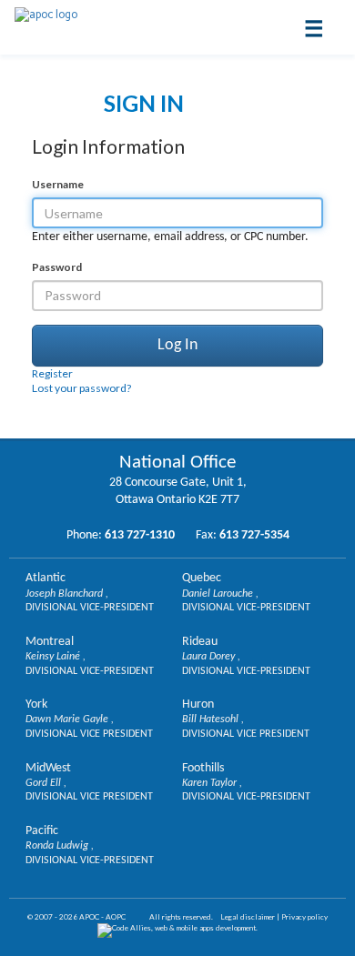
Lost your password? (81, 388)
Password (57, 267)
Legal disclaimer (247, 916)
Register (52, 373)
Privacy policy (304, 916)
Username (58, 184)
